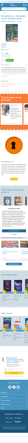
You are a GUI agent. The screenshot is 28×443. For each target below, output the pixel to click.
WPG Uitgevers (22, 428)
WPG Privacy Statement (16, 376)
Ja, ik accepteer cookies (14, 230)
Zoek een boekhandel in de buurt (8, 84)
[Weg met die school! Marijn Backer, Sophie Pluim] (7, 290)
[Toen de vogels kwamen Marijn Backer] (18, 289)
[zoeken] (25, 8)
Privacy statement (5, 427)
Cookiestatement (23, 427)
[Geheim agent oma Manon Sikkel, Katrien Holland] (18, 329)
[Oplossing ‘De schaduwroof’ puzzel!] (10, 250)
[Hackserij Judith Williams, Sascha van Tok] (7, 328)
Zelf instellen (14, 234)
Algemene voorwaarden (14, 427)
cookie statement (8, 226)
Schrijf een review (5, 86)
